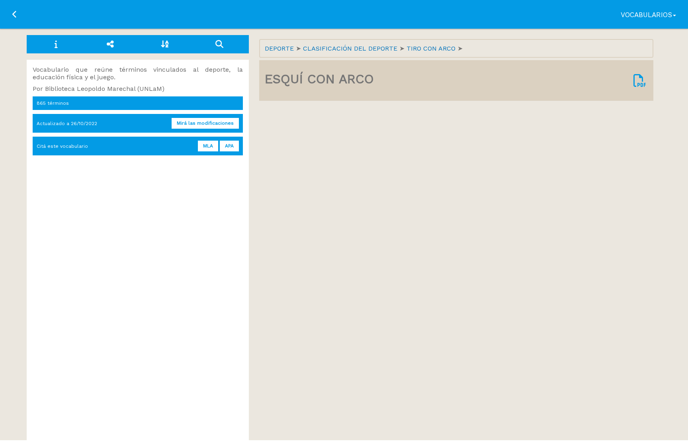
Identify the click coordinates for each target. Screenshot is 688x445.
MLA (208, 146)
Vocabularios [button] (646, 15)
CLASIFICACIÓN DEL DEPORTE (351, 48)
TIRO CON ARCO (432, 48)
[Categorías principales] (110, 44)
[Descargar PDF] (640, 80)
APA (229, 146)
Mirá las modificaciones (205, 123)
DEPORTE (280, 48)
